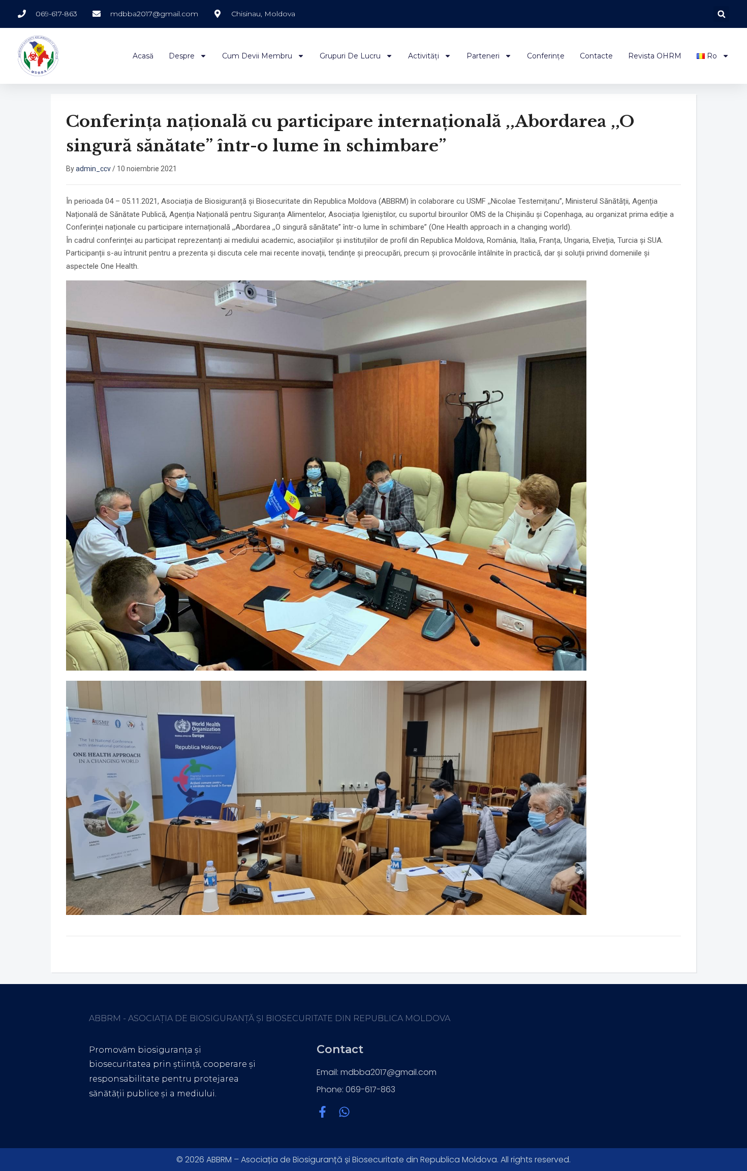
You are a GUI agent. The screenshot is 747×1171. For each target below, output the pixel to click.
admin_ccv (93, 169)
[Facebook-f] (322, 1112)
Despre (182, 55)
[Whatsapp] (344, 1112)
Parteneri (483, 55)
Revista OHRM (654, 55)
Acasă (143, 55)
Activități (423, 55)
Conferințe (546, 55)
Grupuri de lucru (350, 55)
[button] (721, 14)
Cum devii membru (257, 55)
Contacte (596, 55)
